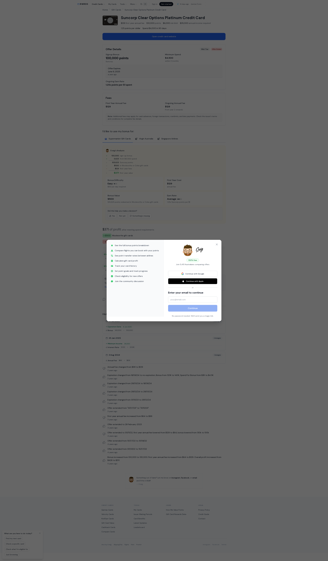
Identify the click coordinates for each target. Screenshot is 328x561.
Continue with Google (194, 274)
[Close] (216, 244)
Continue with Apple (194, 281)
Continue (193, 308)
